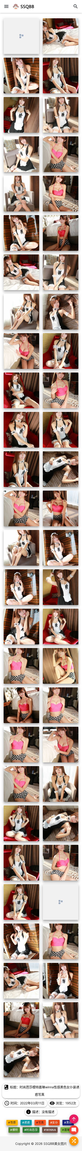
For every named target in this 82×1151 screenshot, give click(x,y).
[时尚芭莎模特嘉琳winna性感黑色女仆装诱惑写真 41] (21, 823)
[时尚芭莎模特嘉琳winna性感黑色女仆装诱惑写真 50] (60, 981)
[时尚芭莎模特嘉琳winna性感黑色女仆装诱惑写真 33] (21, 666)
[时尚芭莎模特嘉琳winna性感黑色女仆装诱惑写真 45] (21, 902)
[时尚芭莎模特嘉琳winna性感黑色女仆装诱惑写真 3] (21, 75)
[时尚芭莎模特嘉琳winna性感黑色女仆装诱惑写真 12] (60, 233)
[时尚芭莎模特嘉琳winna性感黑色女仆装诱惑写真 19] (21, 390)
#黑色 (68, 1122)
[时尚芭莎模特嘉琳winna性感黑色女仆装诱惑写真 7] (21, 154)
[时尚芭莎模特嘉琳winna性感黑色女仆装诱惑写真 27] (21, 548)
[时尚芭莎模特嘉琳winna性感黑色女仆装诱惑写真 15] (21, 312)
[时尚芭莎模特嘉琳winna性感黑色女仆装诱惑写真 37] (21, 744)
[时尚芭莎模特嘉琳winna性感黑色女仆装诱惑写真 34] (60, 666)
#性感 (12, 1122)
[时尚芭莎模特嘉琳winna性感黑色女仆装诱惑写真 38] (60, 744)
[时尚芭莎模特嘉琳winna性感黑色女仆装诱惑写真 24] (60, 469)
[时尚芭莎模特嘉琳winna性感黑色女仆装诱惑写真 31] (21, 626)
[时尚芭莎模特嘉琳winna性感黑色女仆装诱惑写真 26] (60, 508)
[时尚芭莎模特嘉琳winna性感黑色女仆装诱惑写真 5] (21, 115)
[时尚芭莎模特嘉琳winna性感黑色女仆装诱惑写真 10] (60, 193)
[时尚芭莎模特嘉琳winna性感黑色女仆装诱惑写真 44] (60, 863)
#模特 (14, 1130)
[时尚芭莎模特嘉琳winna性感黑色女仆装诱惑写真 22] (60, 430)
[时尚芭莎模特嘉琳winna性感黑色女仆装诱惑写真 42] (60, 823)
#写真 (40, 1122)
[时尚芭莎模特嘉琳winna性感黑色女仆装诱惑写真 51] (21, 1020)
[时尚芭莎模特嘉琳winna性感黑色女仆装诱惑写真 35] (21, 705)
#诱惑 (26, 1122)
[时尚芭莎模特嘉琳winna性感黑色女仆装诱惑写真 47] (21, 941)
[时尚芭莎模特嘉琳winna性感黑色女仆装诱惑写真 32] (60, 626)
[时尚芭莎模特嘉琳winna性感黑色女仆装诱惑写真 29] (21, 587)
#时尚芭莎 (31, 1130)
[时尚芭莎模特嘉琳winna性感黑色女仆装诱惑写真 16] (60, 312)
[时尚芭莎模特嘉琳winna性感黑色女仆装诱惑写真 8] (60, 154)
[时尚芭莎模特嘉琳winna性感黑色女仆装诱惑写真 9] (21, 193)
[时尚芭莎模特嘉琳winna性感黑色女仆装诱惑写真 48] (60, 941)
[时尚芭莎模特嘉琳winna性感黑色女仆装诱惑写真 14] (60, 272)
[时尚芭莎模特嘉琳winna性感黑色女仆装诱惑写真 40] (60, 784)
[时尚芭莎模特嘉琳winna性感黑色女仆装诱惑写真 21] (21, 430)
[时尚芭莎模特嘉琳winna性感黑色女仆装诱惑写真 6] (60, 115)
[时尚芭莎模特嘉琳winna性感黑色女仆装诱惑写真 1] (21, 36)
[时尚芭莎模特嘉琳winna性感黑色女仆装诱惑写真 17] (21, 351)
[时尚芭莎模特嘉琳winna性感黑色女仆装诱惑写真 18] (60, 351)
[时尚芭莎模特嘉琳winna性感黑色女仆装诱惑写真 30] (60, 587)
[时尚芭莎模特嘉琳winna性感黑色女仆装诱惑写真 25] (21, 508)
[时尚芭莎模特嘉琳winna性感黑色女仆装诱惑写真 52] (60, 1020)
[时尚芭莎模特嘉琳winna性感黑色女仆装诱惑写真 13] (21, 272)
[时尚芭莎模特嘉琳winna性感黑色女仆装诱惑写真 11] (21, 233)
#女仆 (54, 1122)
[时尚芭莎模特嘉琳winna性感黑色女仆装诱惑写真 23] (21, 469)
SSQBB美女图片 (55, 1144)
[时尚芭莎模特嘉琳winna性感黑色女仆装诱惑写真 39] (21, 784)
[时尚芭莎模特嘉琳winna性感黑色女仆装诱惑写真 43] (21, 863)
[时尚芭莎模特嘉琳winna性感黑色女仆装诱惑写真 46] (60, 902)
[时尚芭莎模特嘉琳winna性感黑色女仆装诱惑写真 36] (60, 705)
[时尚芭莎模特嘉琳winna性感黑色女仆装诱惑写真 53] (21, 1059)
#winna (50, 1130)
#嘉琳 (66, 1130)
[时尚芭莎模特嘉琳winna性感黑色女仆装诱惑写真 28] (60, 548)
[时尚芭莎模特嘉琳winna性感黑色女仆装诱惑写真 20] (60, 390)
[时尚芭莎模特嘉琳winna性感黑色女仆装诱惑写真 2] (60, 36)
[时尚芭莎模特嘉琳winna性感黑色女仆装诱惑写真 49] (21, 981)
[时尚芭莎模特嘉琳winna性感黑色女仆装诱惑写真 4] (60, 75)
